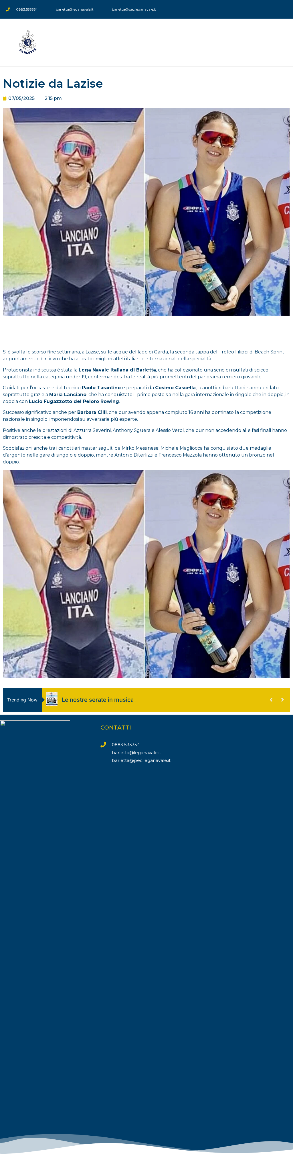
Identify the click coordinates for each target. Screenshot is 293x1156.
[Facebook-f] (281, 9)
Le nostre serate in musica (98, 699)
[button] (283, 42)
